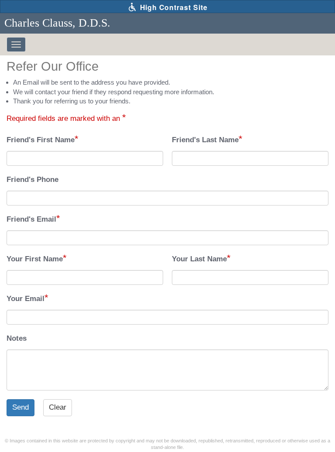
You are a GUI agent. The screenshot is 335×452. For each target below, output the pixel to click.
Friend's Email (31, 219)
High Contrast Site (173, 7)
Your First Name (35, 259)
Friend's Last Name (205, 140)
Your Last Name (199, 259)
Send (20, 407)
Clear (57, 407)
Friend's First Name (41, 140)
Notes (17, 338)
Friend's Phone (32, 179)
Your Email (25, 298)
